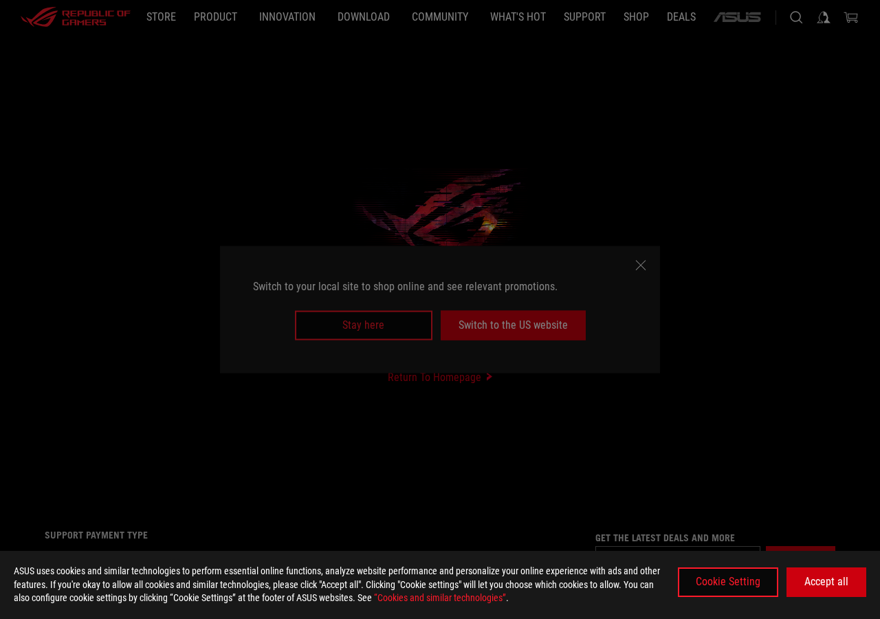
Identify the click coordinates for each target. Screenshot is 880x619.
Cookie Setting (728, 581)
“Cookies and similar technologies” (440, 597)
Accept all (826, 581)
